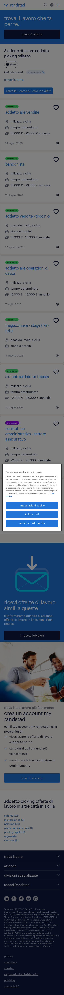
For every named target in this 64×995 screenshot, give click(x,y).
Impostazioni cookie (32, 505)
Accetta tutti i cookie (32, 523)
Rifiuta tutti (32, 514)
